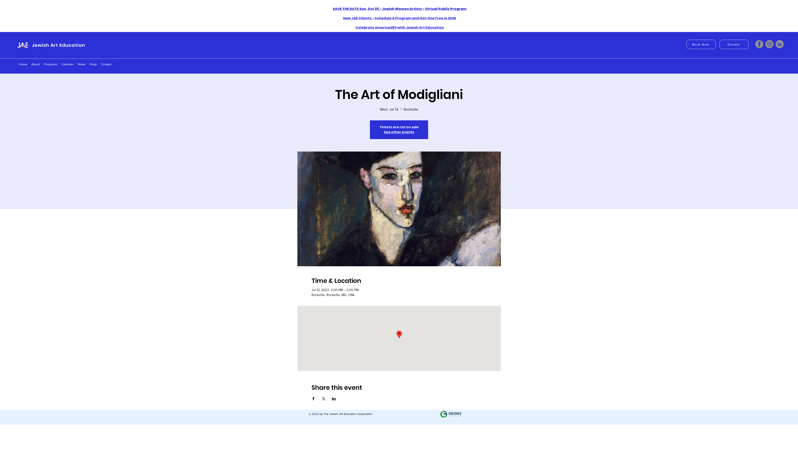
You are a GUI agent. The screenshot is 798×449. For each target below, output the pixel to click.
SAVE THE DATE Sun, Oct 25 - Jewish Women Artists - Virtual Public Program (400, 8)
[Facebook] (759, 44)
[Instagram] (769, 44)
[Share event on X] (324, 398)
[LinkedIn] (780, 44)
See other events (399, 132)
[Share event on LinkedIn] (334, 398)
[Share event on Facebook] (313, 398)
